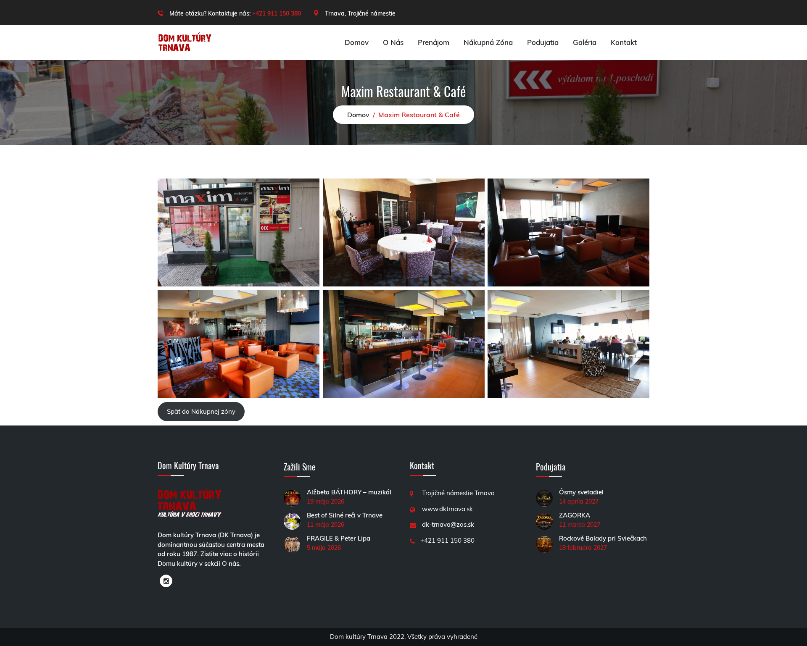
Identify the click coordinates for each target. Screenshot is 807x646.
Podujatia (543, 42)
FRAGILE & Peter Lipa (338, 538)
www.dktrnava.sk (447, 509)
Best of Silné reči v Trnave (344, 515)
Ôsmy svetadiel (581, 492)
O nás (393, 42)
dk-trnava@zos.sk (448, 524)
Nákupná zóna (488, 42)
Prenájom (433, 42)
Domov (357, 42)
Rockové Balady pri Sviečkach (603, 538)
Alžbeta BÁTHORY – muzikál (349, 492)
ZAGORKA (574, 515)
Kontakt (624, 42)
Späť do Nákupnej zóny (201, 411)
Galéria (584, 42)
